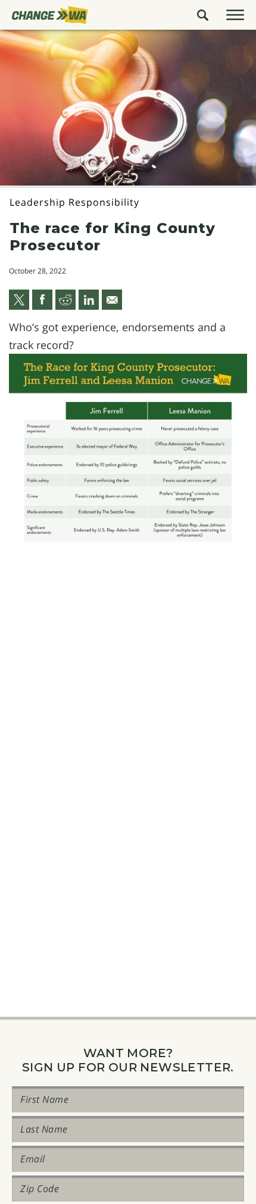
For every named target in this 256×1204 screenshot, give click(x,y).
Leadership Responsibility (74, 202)
